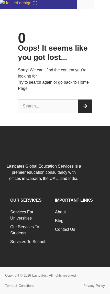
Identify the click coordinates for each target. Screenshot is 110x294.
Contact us (65, 229)
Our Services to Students (24, 230)
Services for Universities (21, 215)
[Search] (85, 106)
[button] (101, 4)
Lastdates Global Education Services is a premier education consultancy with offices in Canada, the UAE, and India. (44, 172)
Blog (59, 221)
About (60, 212)
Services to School (27, 241)
